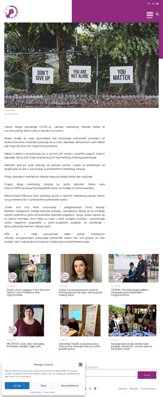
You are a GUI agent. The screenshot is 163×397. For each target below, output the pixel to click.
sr (157, 4)
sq (153, 4)
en (149, 4)
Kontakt (133, 389)
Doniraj (123, 389)
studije (26, 153)
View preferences (70, 385)
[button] (80, 364)
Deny (43, 385)
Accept (17, 385)
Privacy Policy (49, 392)
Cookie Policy (36, 392)
